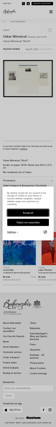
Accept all (28, 212)
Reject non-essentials (28, 222)
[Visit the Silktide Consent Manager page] (45, 232)
